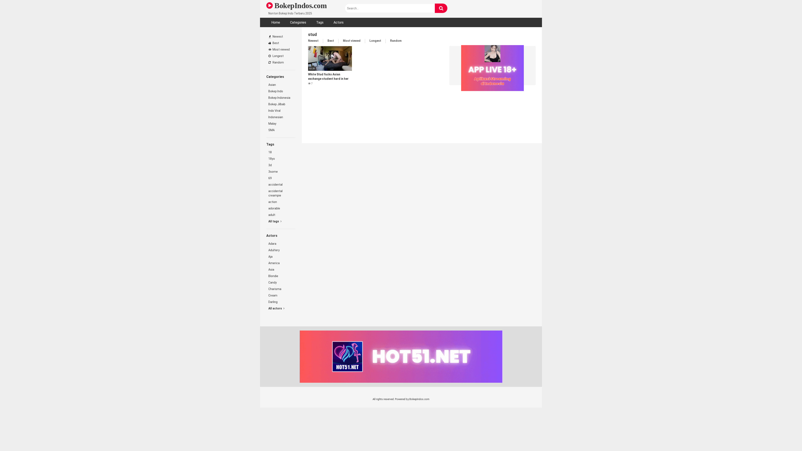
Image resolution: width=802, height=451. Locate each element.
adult (271, 215)
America (274, 263)
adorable (274, 208)
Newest (277, 36)
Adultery (274, 250)
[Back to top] (788, 438)
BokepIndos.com (300, 5)
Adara (272, 243)
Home (275, 22)
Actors (339, 22)
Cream (272, 295)
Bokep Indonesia (279, 97)
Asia (271, 269)
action (272, 202)
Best (275, 43)
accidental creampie (275, 193)
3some (273, 171)
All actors (275, 308)
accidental (275, 184)
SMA (271, 130)
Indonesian (275, 117)
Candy (272, 282)
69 (270, 178)
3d (270, 165)
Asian (272, 84)
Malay (272, 123)
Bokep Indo (275, 91)
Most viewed (281, 49)
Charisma (274, 289)
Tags (320, 22)
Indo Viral (274, 110)
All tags (274, 221)
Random (278, 62)
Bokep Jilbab (276, 104)
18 (270, 152)
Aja (270, 256)
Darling (273, 302)
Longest (278, 56)
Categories (298, 22)
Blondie (273, 276)
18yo (271, 158)
